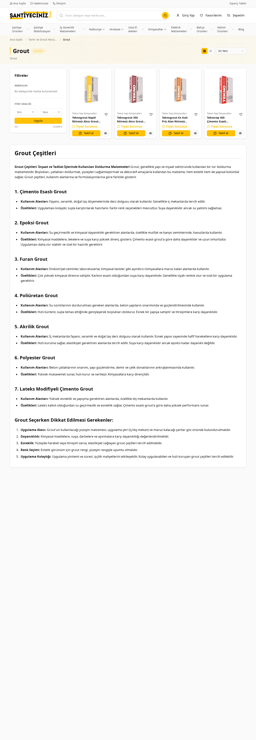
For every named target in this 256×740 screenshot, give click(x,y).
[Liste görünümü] (210, 51)
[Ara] (165, 15)
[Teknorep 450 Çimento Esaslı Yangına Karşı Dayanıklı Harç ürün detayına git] (225, 89)
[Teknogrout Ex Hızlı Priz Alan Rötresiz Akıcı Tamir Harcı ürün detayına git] (180, 89)
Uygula (38, 120)
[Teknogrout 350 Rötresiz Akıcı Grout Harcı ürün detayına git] (135, 89)
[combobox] (231, 51)
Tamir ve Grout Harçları (42, 39)
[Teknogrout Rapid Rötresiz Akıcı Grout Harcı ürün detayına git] (90, 89)
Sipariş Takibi (237, 3)
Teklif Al (89, 133)
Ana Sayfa (16, 39)
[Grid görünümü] (204, 51)
